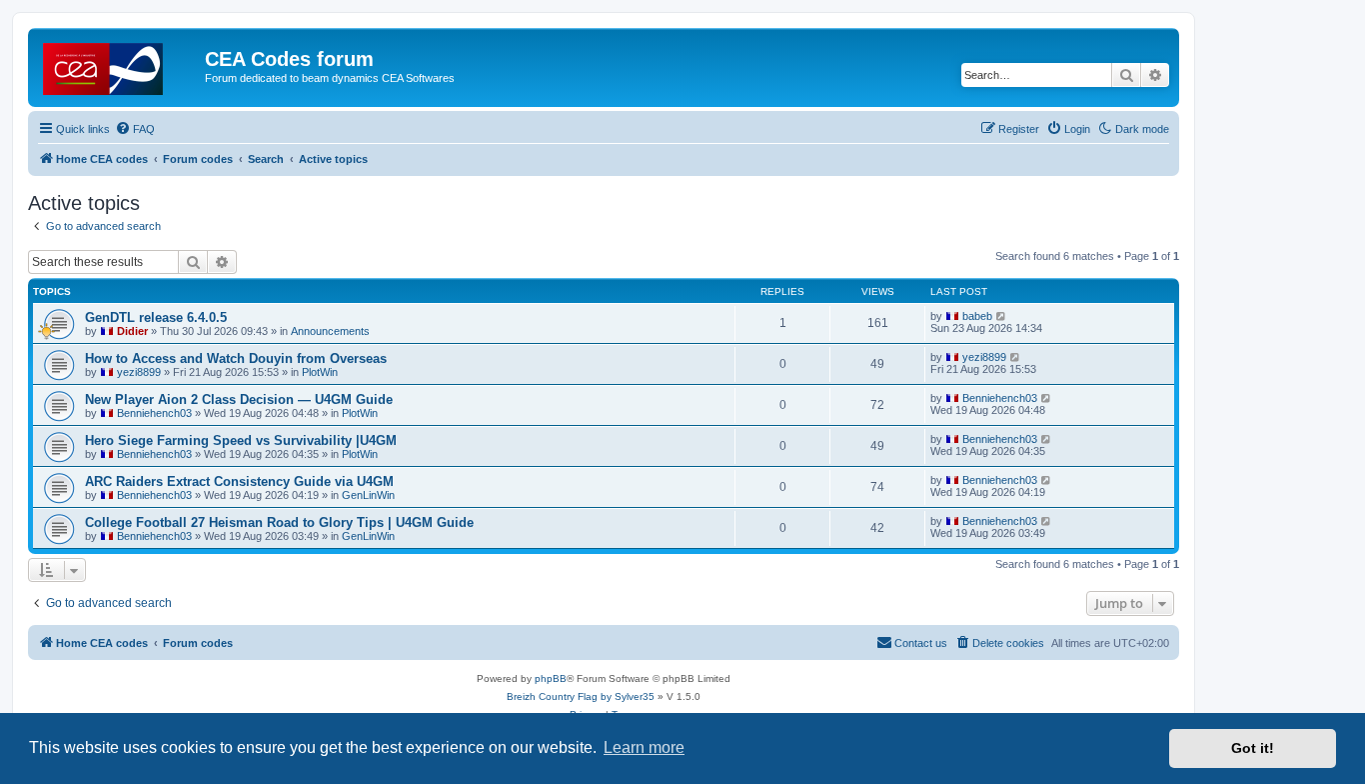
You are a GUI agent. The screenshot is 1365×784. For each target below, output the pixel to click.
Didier (132, 331)
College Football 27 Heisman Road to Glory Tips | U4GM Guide (279, 522)
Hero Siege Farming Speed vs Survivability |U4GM (241, 440)
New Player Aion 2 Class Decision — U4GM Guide (239, 399)
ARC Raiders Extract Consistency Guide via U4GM (239, 481)
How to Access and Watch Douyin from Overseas (236, 358)
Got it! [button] (1252, 748)
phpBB (551, 678)
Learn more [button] (644, 747)
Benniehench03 (154, 413)
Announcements (330, 331)
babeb (977, 316)
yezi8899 (139, 372)
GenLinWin (368, 495)
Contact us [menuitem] (920, 643)
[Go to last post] (1001, 316)
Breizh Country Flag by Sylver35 (581, 696)
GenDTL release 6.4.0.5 (156, 317)
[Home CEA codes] (119, 65)
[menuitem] (135, 129)
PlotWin (320, 372)
